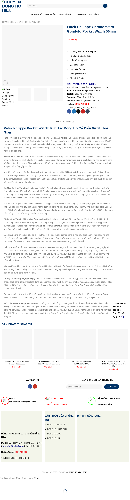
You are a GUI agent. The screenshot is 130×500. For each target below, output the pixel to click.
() (13, 446)
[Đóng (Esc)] (2, 484)
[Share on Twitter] (74, 111)
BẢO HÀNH (94, 14)
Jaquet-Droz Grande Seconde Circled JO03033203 (17, 362)
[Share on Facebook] (69, 111)
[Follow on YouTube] (35, 386)
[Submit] (105, 6)
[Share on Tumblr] (87, 111)
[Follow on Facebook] (30, 386)
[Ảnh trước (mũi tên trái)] (2, 495)
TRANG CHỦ (36, 14)
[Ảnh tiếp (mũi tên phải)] (9, 495)
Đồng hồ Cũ (65, 14)
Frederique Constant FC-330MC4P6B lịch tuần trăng (49, 362)
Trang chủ (8, 22)
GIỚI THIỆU (50, 14)
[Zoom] (5, 82)
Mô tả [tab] (58, 121)
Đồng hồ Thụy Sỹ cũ (28, 22)
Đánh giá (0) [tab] (68, 121)
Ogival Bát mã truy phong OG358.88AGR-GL (81, 362)
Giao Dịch (81, 14)
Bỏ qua (37, 478)
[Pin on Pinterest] (83, 111)
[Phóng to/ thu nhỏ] (9, 484)
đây (122, 316)
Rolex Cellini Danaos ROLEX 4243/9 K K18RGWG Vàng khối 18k (113, 363)
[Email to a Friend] (78, 111)
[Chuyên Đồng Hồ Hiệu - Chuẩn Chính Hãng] (12, 6)
